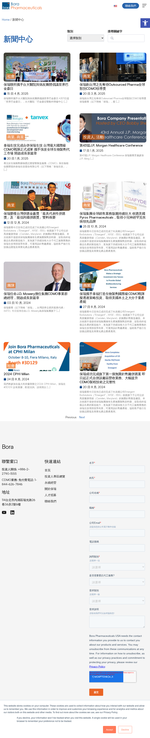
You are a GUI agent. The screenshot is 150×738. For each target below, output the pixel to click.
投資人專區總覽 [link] (55, 476)
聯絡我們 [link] (50, 501)
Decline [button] (125, 729)
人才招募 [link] (50, 495)
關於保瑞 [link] (50, 489)
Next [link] (82, 417)
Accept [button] (109, 729)
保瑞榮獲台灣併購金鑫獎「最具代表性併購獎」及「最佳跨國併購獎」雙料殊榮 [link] (34, 215)
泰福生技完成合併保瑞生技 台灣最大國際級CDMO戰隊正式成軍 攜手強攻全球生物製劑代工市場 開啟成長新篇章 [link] (37, 149)
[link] (145, 23)
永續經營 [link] (50, 482)
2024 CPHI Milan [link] (16, 374)
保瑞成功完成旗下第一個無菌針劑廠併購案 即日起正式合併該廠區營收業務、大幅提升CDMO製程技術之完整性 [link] (112, 378)
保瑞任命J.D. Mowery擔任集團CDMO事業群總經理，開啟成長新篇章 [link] (36, 296)
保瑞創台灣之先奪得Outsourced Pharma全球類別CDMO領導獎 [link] (112, 86)
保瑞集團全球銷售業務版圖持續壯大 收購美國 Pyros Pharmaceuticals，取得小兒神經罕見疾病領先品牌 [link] (113, 217)
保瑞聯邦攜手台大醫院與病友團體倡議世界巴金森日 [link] (36, 86)
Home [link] (6, 19)
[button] (144, 6)
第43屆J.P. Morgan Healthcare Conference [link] (111, 145)
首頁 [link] (47, 470)
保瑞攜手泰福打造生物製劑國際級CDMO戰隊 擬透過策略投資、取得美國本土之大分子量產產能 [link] (112, 297)
